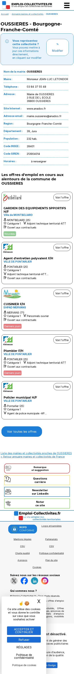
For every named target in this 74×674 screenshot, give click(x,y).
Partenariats (51, 539)
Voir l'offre (62, 197)
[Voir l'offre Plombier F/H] (37, 356)
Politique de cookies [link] (24, 665)
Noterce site (40, 503)
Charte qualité (22, 553)
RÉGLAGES (24, 647)
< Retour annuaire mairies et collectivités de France (33, 456)
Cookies (37, 567)
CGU (22, 546)
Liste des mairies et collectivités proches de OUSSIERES (36, 453)
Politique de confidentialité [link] (24, 656)
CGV (51, 546)
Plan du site (51, 560)
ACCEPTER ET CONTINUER (24, 630)
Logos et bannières (51, 526)
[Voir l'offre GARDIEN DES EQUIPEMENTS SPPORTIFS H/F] (37, 215)
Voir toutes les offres (21, 431)
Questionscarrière (40, 480)
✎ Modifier (57, 47)
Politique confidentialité (51, 553)
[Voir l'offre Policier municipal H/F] (37, 400)
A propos (22, 560)
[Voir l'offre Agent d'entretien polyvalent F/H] (37, 263)
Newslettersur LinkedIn (40, 491)
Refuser (23, 639)
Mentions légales (22, 539)
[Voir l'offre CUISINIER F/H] (37, 309)
